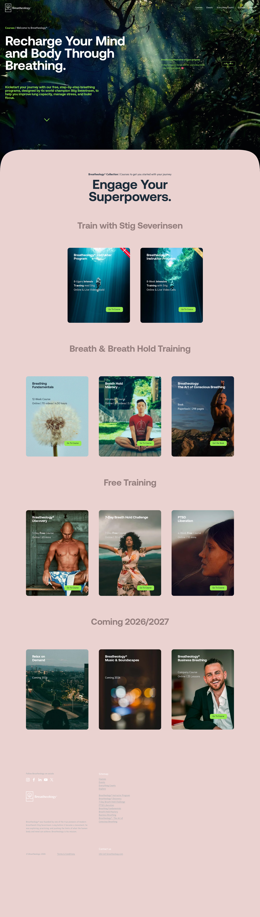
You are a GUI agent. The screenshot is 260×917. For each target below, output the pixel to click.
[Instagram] (28, 780)
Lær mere (228, 64)
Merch (252, 8)
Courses (198, 8)
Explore (241, 8)
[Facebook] (34, 780)
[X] (52, 780)
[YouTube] (46, 780)
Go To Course (114, 310)
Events (210, 8)
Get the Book (218, 443)
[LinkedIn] (40, 780)
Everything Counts (225, 8)
